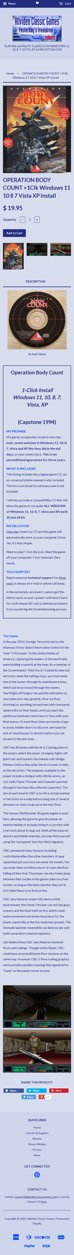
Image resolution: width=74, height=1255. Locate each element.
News (37, 1155)
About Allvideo (37, 1144)
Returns (37, 1138)
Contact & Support (37, 1133)
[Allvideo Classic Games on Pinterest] (37, 1176)
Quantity (9, 219)
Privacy (37, 1149)
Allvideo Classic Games (40, 1218)
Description (35, 281)
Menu (12, 3)
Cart (67, 3)
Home (10, 73)
